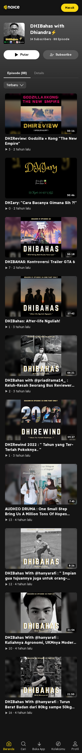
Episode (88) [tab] (17, 73)
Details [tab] (39, 73)
